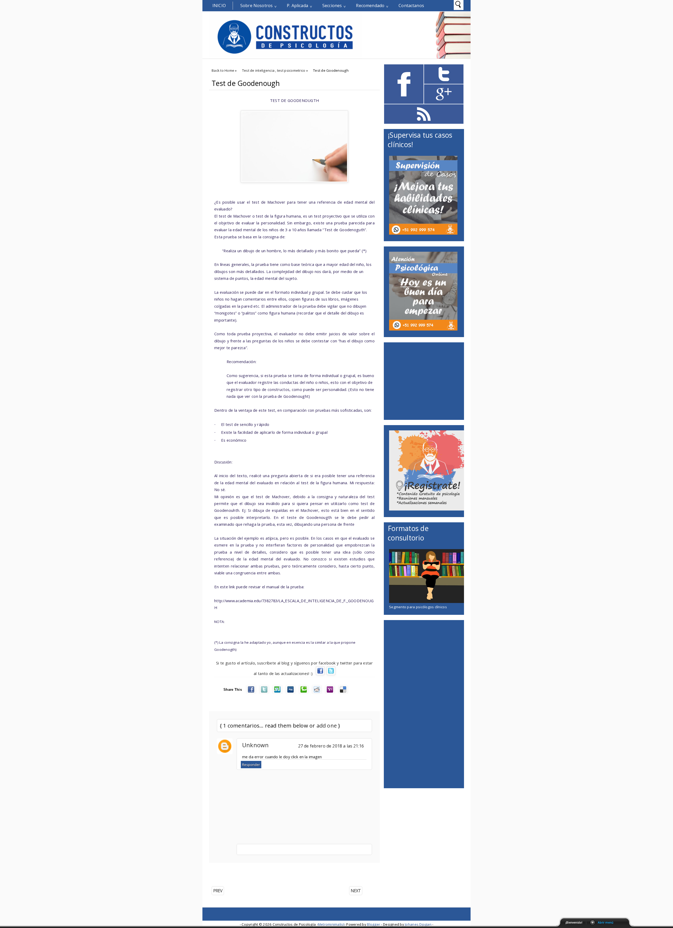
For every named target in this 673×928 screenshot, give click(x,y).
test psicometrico (291, 70)
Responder (251, 764)
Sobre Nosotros (256, 5)
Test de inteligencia (258, 70)
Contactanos (411, 5)
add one (327, 725)
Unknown (255, 745)
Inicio (219, 5)
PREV (217, 891)
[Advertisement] (270, 871)
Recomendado (370, 5)
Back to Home (223, 70)
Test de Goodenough (246, 83)
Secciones (332, 5)
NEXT (356, 891)
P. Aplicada (297, 5)
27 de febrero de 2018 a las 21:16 (331, 746)
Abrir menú (605, 922)
